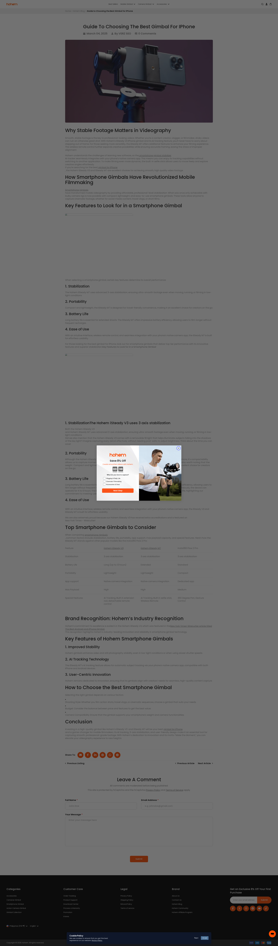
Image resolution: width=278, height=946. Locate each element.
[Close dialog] (178, 448)
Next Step (117, 491)
